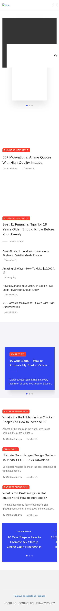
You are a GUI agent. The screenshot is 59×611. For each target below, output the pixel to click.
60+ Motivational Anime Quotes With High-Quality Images (26, 160)
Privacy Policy (45, 603)
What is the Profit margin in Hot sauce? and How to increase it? (24, 495)
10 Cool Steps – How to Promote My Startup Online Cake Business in (29, 363)
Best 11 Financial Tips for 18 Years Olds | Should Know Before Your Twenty (28, 229)
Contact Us (26, 603)
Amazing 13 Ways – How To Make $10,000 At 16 (28, 270)
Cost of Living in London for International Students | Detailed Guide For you (25, 253)
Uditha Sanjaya (10, 168)
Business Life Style (16, 150)
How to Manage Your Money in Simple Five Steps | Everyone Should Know (27, 287)
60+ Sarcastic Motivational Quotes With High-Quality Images (28, 305)
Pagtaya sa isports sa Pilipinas (29, 596)
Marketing (17, 354)
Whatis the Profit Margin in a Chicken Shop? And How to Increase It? (28, 420)
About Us (10, 603)
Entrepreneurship (16, 411)
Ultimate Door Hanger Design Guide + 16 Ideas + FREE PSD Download (29, 458)
